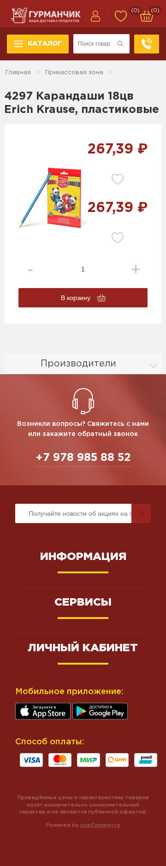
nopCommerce (100, 825)
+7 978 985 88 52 (83, 458)
